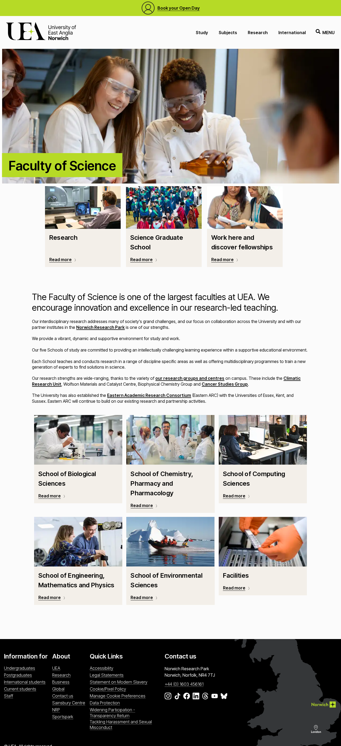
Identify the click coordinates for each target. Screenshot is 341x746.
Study (202, 32)
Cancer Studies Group (225, 384)
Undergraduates (19, 668)
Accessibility (101, 668)
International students (25, 682)
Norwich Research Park (100, 327)
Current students (20, 689)
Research (258, 32)
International (292, 32)
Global (58, 689)
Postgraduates (18, 675)
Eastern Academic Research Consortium (149, 395)
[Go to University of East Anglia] (41, 32)
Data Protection (105, 702)
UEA (56, 668)
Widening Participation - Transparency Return (112, 712)
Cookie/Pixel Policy (108, 689)
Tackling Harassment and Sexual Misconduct (121, 724)
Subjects (228, 32)
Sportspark (62, 716)
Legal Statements (107, 675)
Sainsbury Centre (68, 702)
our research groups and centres (189, 378)
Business (61, 682)
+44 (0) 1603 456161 (184, 684)
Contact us (62, 696)
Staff (8, 696)
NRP (56, 709)
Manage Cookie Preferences (117, 696)
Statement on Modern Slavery (118, 682)
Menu (328, 32)
